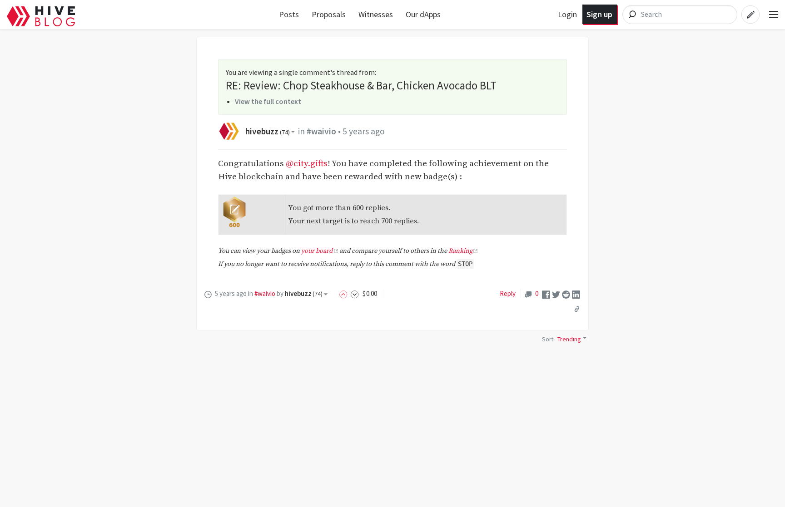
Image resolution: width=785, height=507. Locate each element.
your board (317, 251)
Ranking (460, 251)
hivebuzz (267, 131)
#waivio (321, 131)
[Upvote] (344, 293)
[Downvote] (355, 293)
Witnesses (375, 14)
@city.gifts (307, 163)
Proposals (329, 14)
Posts (289, 14)
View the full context (268, 101)
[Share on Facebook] (546, 294)
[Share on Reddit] (566, 294)
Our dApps (423, 14)
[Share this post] (577, 309)
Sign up (599, 14)
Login (567, 14)
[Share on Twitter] (556, 294)
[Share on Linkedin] (576, 294)
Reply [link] (508, 293)
